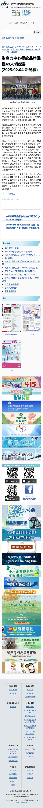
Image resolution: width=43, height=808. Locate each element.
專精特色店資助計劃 (30, 711)
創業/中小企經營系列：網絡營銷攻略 (20, 274)
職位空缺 (30, 770)
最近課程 (6, 243)
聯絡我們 (13, 781)
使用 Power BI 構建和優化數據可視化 (20, 271)
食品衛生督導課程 (12, 284)
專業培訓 (30, 690)
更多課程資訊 (10, 291)
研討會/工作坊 (30, 749)
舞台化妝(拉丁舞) (12, 248)
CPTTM (5, 193)
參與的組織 (13, 778)
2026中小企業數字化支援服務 (30, 727)
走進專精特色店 (30, 716)
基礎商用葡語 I (11, 287)
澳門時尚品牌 (13, 761)
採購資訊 (30, 774)
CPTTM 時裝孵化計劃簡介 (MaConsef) (13, 751)
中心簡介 (13, 770)
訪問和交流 (13, 774)
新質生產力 (30, 753)
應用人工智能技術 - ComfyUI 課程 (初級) (21, 267)
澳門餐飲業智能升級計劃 (30, 738)
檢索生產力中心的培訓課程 (13, 38)
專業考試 (30, 693)
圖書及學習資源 (30, 697)
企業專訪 (30, 756)
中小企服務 (30, 707)
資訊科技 (13, 707)
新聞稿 (12, 193)
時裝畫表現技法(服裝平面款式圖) (18, 251)
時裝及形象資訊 (13, 757)
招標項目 (30, 778)
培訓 (16, 22)
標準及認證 (13, 690)
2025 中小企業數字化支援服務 (29, 733)
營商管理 (13, 693)
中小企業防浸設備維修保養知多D (30, 721)
